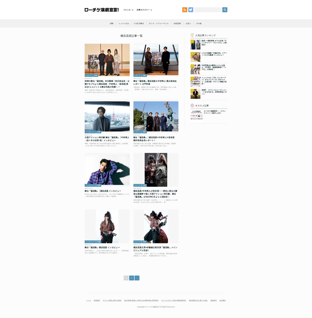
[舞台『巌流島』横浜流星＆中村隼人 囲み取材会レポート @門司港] (156, 60)
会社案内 (222, 300)
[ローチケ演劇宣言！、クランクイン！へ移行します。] (197, 121)
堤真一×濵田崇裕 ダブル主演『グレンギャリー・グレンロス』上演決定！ (214, 43)
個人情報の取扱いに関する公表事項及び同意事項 (141, 300)
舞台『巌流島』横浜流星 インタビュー (102, 247)
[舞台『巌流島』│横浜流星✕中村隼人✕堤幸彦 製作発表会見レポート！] (156, 116)
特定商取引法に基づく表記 (198, 300)
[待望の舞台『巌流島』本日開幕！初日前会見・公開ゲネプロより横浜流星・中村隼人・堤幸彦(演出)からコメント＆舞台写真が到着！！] (107, 60)
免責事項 (213, 300)
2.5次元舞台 (139, 23)
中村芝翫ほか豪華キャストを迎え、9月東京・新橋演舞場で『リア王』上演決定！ (214, 67)
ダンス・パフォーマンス (159, 23)
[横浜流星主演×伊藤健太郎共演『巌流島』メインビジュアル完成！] (156, 226)
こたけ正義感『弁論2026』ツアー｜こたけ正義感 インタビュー (214, 54)
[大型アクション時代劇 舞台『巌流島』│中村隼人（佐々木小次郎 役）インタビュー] (107, 116)
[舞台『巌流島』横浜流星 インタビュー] (107, 226)
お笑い (188, 23)
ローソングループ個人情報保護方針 (173, 300)
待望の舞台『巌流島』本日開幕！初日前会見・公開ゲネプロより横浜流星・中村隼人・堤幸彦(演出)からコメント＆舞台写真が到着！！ (107, 84)
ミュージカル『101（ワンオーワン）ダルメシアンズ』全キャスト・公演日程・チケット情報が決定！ (214, 81)
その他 (198, 23)
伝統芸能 (177, 23)
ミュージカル (123, 23)
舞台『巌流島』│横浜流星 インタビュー (103, 191)
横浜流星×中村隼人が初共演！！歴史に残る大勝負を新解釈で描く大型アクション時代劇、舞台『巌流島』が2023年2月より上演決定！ (155, 194)
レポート (89, 75)
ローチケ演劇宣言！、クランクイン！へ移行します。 (215, 112)
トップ (88, 300)
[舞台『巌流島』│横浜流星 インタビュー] (107, 170)
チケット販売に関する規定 (112, 300)
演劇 (111, 23)
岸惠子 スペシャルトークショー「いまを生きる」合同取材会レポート (214, 92)
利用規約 (97, 300)
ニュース (137, 185)
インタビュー (90, 132)
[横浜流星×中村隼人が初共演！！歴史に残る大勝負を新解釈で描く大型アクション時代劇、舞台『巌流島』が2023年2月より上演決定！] (156, 170)
